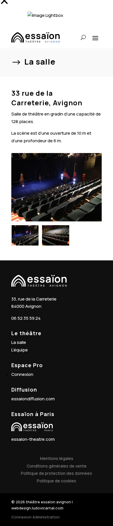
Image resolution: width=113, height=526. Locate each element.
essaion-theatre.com (33, 439)
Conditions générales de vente (57, 466)
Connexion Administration (35, 517)
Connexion (22, 374)
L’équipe (19, 350)
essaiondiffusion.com (33, 399)
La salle (18, 342)
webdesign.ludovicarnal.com (37, 508)
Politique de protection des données (56, 473)
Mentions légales (56, 458)
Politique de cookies (56, 481)
